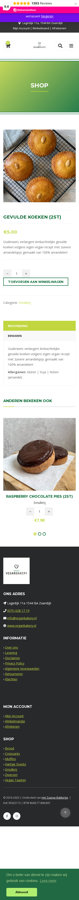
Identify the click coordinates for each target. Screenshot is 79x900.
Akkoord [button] (21, 892)
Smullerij (25, 303)
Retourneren (14, 674)
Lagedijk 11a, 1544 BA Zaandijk (42, 23)
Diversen (11, 775)
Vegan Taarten (15, 780)
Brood (9, 748)
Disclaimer (12, 658)
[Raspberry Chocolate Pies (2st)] (32, 455)
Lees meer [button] (48, 881)
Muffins (10, 759)
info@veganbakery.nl (22, 618)
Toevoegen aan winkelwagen (35, 282)
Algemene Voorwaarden (22, 668)
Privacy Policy (14, 663)
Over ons (11, 647)
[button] (47, 455)
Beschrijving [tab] (18, 326)
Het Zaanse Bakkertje (54, 798)
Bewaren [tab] (15, 336)
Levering (11, 653)
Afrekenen (59, 28)
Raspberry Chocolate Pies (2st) (39, 496)
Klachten (11, 679)
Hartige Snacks (15, 764)
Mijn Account (21, 28)
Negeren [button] (47, 16)
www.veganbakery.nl (21, 626)
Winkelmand (40, 28)
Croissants (12, 754)
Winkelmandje (15, 721)
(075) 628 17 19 (18, 611)
